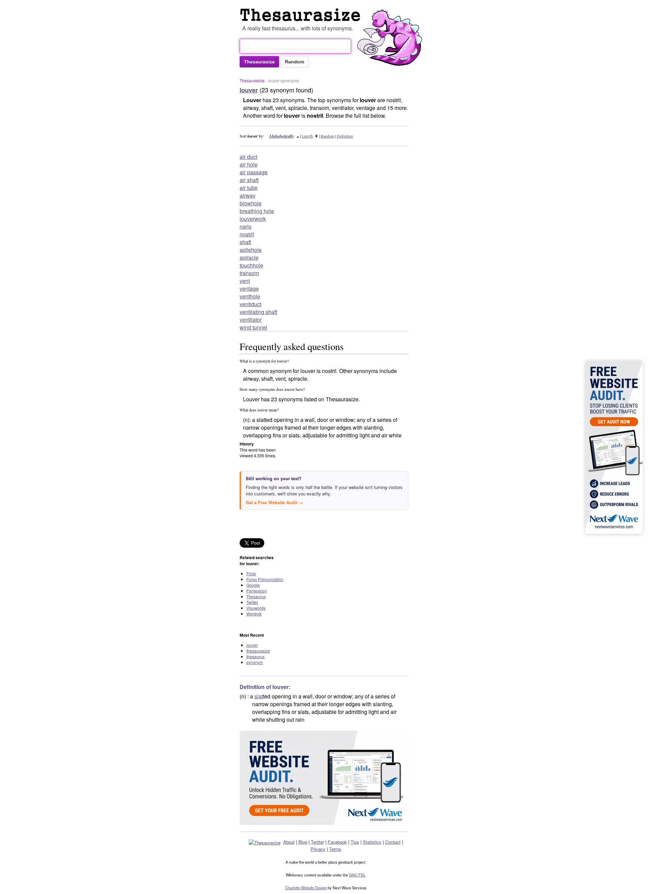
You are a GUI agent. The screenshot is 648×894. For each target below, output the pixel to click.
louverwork (253, 219)
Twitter (252, 602)
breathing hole (257, 211)
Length (307, 136)
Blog (302, 842)
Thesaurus (256, 596)
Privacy (317, 849)
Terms (335, 849)
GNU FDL (357, 874)
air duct (248, 157)
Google (253, 585)
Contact (393, 842)
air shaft (249, 180)
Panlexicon (256, 591)
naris (245, 226)
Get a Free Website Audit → (274, 502)
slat (258, 696)
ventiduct (250, 304)
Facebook (337, 842)
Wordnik (254, 613)
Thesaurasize (252, 80)
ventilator (251, 319)
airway (247, 195)
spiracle (249, 257)
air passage (254, 172)
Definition (345, 136)
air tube (249, 188)
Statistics (372, 842)
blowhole (251, 203)
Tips (355, 842)
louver (252, 645)
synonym (254, 662)
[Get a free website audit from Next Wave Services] (324, 778)
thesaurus (255, 656)
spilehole (251, 250)
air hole (249, 164)
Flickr (251, 573)
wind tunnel (253, 327)
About (289, 842)
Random (327, 136)
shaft (245, 242)
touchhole (251, 265)
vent (245, 281)
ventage (249, 288)
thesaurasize (258, 651)
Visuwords (256, 608)
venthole (250, 296)
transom (249, 273)
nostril (247, 234)
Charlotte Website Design (306, 887)
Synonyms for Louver (302, 15)
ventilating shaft (258, 312)
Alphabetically (281, 136)
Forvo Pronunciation (265, 579)
